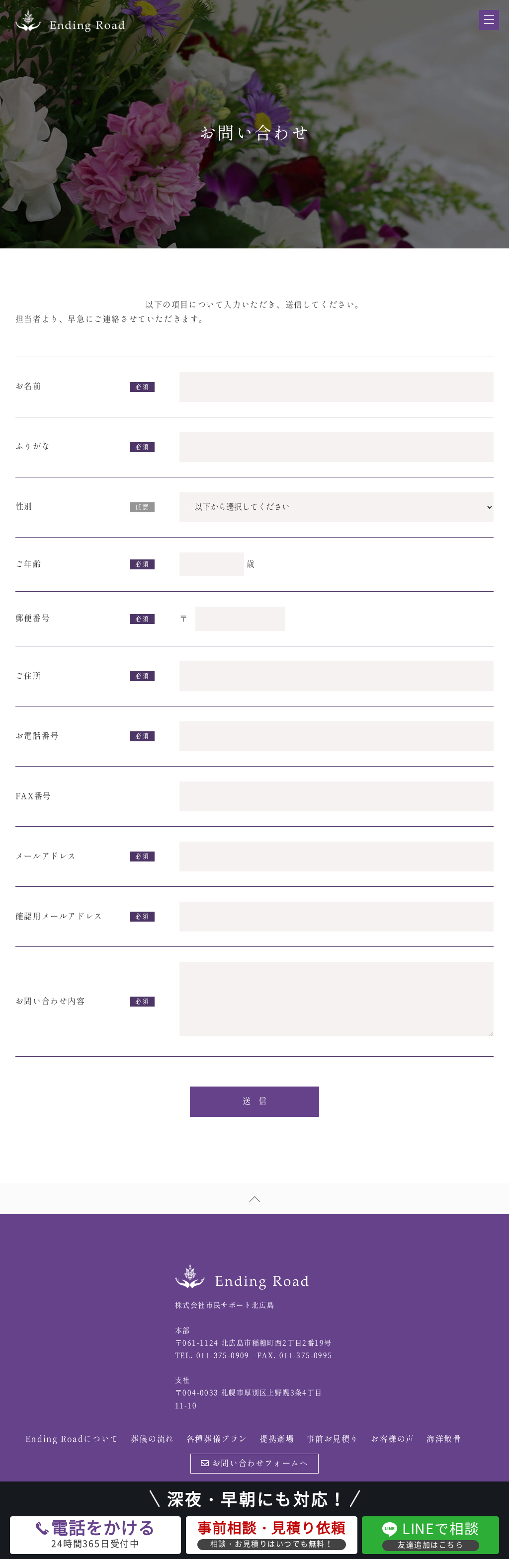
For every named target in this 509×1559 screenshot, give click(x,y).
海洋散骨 (443, 1439)
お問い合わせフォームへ (258, 1463)
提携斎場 (276, 1439)
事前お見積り (332, 1439)
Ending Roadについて (72, 1439)
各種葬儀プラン (217, 1439)
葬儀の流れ (152, 1439)
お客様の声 (393, 1439)
